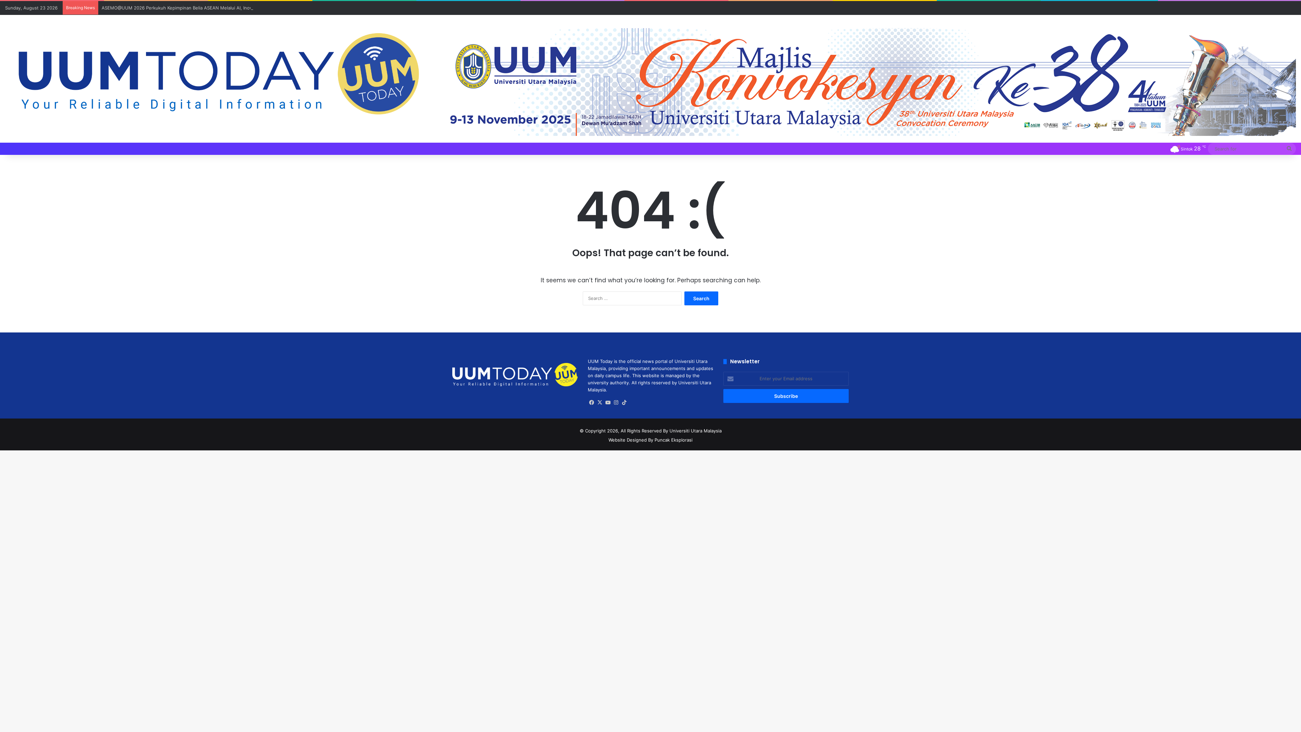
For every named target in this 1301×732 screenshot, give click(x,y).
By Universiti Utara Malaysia (692, 430)
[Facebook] (592, 403)
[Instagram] (616, 403)
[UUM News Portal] (217, 75)
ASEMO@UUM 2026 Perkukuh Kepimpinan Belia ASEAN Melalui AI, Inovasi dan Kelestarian (196, 8)
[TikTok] (624, 403)
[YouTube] (608, 403)
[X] (600, 403)
